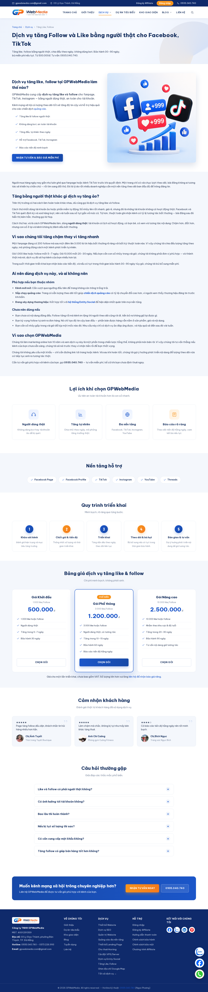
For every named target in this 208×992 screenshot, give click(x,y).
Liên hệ (67, 949)
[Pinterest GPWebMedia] (192, 930)
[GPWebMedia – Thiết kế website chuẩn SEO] (30, 12)
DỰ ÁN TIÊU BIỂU (125, 12)
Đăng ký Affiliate (144, 3)
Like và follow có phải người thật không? (103, 789)
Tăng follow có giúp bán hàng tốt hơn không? (103, 851)
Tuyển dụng (70, 944)
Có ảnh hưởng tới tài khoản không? (103, 801)
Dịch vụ (29, 27)
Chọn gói (41, 662)
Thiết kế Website (107, 924)
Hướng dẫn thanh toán (144, 934)
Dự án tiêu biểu (71, 929)
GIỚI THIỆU (87, 12)
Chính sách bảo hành (143, 939)
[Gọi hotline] (199, 974)
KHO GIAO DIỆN (148, 12)
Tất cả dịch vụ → (107, 973)
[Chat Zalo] (199, 952)
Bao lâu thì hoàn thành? (103, 814)
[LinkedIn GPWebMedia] (184, 930)
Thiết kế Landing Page (110, 944)
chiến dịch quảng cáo (97, 293)
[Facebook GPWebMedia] (169, 930)
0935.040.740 (188, 3)
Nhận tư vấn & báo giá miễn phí (37, 157)
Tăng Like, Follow (107, 963)
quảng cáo (40, 108)
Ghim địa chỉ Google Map (111, 968)
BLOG (165, 12)
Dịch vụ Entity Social (109, 958)
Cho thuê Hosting (107, 949)
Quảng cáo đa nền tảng (111, 939)
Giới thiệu (69, 924)
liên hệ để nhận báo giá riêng (145, 676)
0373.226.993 (46, 944)
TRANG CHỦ (70, 12)
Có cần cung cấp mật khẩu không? (103, 839)
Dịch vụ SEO (104, 929)
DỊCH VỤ (104, 12)
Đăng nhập (165, 3)
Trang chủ (17, 27)
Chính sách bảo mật (143, 944)
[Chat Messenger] (199, 963)
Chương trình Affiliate (143, 949)
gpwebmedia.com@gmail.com (30, 3)
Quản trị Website (107, 934)
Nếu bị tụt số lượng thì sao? (103, 826)
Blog (66, 939)
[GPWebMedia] (35, 920)
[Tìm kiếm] (193, 12)
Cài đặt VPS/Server (108, 954)
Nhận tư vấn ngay (142, 888)
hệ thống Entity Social (81, 302)
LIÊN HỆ (180, 12)
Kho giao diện (71, 934)
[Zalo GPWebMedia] (177, 930)
